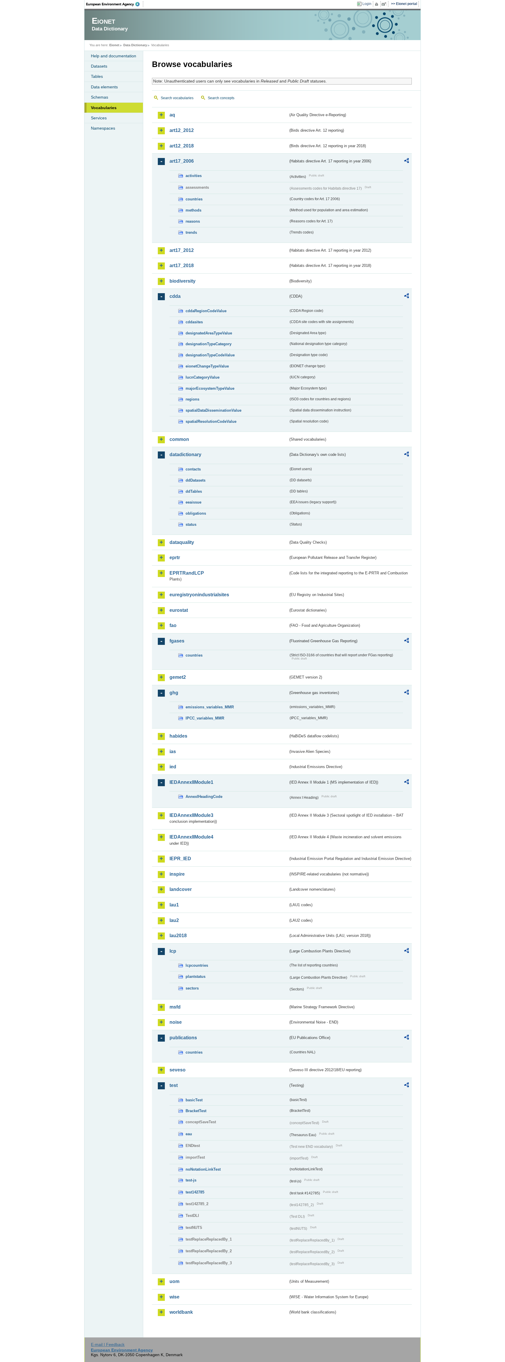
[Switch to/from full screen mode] (385, 4)
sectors (192, 988)
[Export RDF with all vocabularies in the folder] (406, 161)
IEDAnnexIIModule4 (191, 836)
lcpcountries (197, 965)
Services (99, 118)
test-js (191, 1180)
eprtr (175, 557)
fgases (177, 640)
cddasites (194, 322)
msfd (175, 1006)
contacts (193, 469)
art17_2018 (182, 265)
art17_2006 (182, 161)
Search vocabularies (177, 98)
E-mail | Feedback (107, 1344)
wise (174, 1296)
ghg (174, 692)
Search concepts (221, 98)
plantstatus (195, 976)
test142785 (195, 1192)
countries (194, 199)
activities (194, 176)
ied (173, 766)
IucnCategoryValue (202, 377)
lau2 (174, 920)
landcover (181, 889)
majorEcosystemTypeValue (210, 388)
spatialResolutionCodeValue (211, 421)
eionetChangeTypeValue (207, 366)
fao (173, 625)
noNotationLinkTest (203, 1169)
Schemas (99, 97)
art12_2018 (182, 145)
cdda (175, 296)
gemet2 (178, 677)
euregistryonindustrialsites (199, 594)
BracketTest (196, 1111)
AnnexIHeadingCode (204, 796)
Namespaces (103, 128)
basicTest (194, 1100)
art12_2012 (182, 130)
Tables (97, 76)
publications (183, 1037)
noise (176, 1022)
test (174, 1085)
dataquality (182, 542)
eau (189, 1134)
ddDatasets (195, 480)
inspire (177, 874)
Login (366, 4)
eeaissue (193, 502)
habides (178, 736)
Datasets (99, 66)
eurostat (179, 610)
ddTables (194, 491)
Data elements (104, 87)
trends (191, 232)
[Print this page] (377, 4)
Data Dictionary (135, 45)
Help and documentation (113, 56)
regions (192, 399)
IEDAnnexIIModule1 (191, 782)
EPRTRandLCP (187, 573)
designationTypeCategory (208, 344)
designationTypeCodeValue (210, 355)
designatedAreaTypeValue (209, 333)
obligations (196, 513)
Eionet (114, 45)
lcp (173, 951)
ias (173, 751)
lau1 (174, 904)
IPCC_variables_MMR (205, 718)
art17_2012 (182, 250)
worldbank (181, 1312)
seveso (178, 1069)
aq (172, 114)
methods (193, 210)
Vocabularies (104, 107)
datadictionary (185, 454)
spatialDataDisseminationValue (213, 410)
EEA (114, 4)
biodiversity (183, 281)
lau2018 (178, 935)
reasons (193, 221)
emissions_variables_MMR (210, 707)
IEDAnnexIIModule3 (191, 815)
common (179, 439)
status (191, 524)
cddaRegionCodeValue (206, 311)
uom (174, 1281)
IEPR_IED (180, 858)
